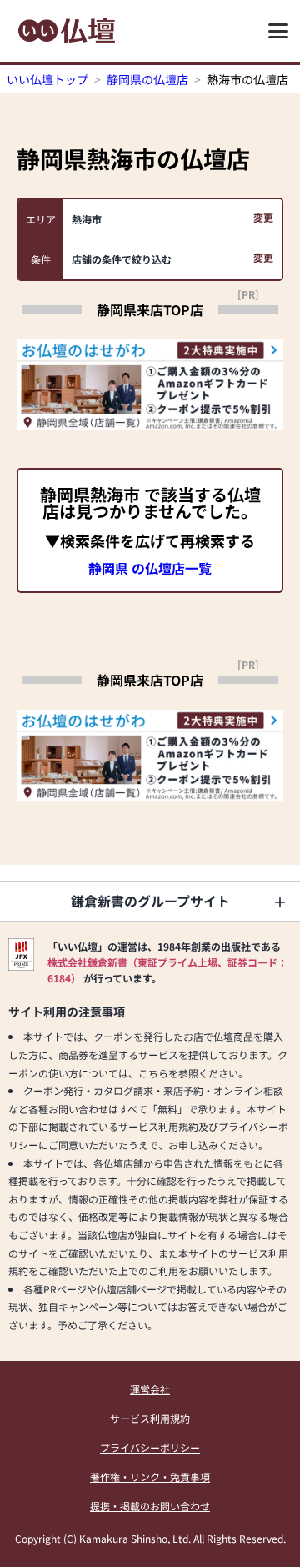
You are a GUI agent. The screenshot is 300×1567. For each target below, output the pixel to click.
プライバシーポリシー (150, 1447)
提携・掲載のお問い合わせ (150, 1506)
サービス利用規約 (150, 1418)
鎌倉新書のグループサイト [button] (150, 901)
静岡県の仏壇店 (147, 79)
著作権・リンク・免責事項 (150, 1476)
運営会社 (150, 1389)
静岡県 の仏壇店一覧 (150, 568)
